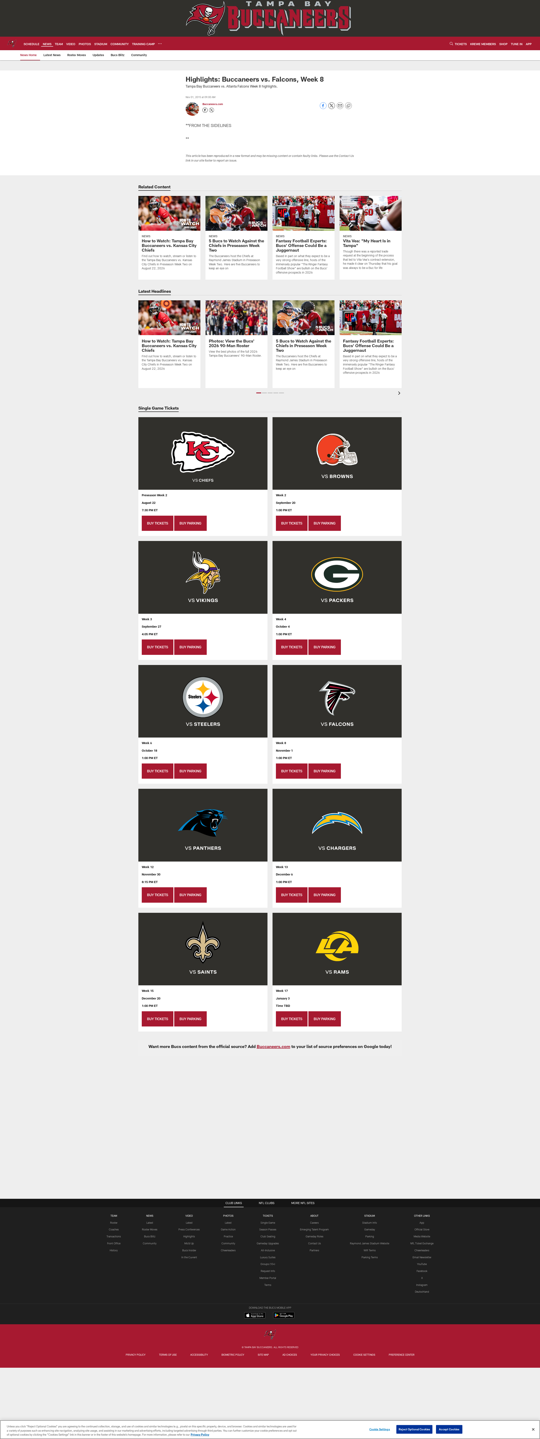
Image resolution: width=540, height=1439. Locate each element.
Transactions (114, 1236)
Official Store (421, 1229)
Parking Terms (370, 1257)
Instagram (422, 1284)
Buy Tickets (157, 523)
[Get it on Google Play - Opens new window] (284, 1317)
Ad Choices (289, 1354)
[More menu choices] (160, 43)
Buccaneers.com (212, 103)
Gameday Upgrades (268, 1243)
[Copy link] (348, 105)
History (114, 1250)
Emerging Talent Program (314, 1229)
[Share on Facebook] (323, 108)
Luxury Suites (267, 1257)
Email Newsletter (422, 1257)
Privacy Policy (136, 1354)
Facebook (422, 1270)
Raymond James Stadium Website (369, 1243)
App (422, 1222)
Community (150, 1243)
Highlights (189, 1236)
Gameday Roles (314, 1236)
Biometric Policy (232, 1354)
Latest (149, 1222)
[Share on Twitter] (331, 108)
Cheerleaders (228, 1250)
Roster (113, 1222)
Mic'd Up (189, 1243)
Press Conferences (189, 1229)
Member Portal (267, 1277)
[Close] (533, 1429)
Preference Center (401, 1354)
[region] (270, 1429)
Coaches (114, 1229)
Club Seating (268, 1236)
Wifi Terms (370, 1250)
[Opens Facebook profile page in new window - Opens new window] (205, 110)
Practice (228, 1236)
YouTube (422, 1263)
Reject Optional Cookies (414, 1429)
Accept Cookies (449, 1429)
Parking (369, 1236)
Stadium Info (369, 1222)
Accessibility (199, 1354)
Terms (267, 1284)
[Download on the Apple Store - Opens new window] (255, 1315)
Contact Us (314, 1243)
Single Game (268, 1222)
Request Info (268, 1270)
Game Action (228, 1229)
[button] (259, 392)
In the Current (189, 1257)
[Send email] (340, 108)
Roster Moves (149, 1229)
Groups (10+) (268, 1263)
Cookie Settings (364, 1354)
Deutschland (422, 1291)
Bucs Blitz (149, 1236)
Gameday (369, 1229)
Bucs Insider (189, 1250)
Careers (314, 1222)
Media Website (422, 1236)
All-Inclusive (268, 1250)
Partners (314, 1250)
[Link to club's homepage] (12, 43)
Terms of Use (168, 1354)
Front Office (113, 1243)
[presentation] (400, 393)
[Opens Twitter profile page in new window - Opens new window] (211, 110)
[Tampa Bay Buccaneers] (270, 1335)
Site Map (263, 1354)
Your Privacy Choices (325, 1354)
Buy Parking (190, 523)
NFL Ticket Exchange (421, 1243)
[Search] (451, 43)
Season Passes (267, 1229)
